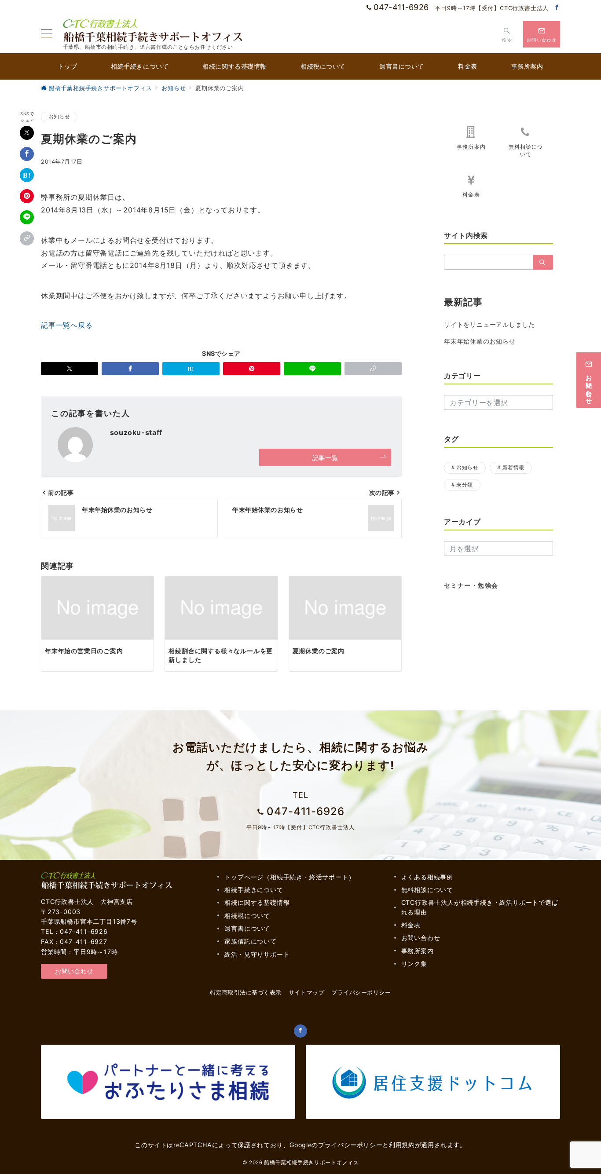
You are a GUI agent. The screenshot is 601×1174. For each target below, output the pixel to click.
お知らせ (59, 116)
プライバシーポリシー (350, 1144)
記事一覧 (325, 457)
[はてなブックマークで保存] (27, 175)
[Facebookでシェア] (27, 154)
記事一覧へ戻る (67, 325)
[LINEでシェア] (27, 217)
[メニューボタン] (46, 34)
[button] (27, 238)
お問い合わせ (74, 971)
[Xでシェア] (27, 133)
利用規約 (402, 1144)
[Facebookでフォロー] (557, 7)
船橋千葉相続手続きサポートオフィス (311, 1162)
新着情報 (513, 467)
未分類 (464, 485)
